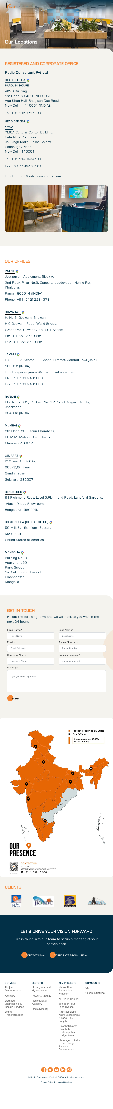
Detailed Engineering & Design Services (14, 1003)
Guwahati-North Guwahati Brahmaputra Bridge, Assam (68, 1031)
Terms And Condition (63, 1082)
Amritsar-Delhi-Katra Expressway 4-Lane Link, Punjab (69, 1016)
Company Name (16, 655)
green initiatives (95, 993)
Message (12, 667)
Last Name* (66, 630)
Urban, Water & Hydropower (41, 989)
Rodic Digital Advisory (39, 1002)
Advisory (10, 995)
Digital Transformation (14, 1013)
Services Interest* (70, 655)
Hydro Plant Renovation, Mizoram (66, 990)
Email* (11, 642)
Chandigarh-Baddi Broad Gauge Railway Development (69, 1045)
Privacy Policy (47, 1082)
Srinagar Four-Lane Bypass (67, 1005)
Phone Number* (68, 642)
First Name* (14, 630)
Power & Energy (41, 995)
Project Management (13, 989)
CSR (87, 987)
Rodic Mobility (40, 1009)
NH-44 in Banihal (69, 999)
